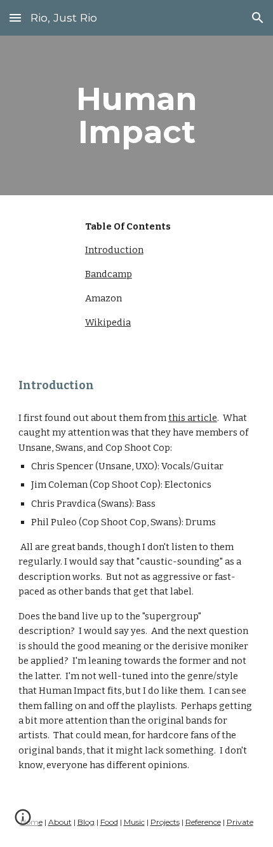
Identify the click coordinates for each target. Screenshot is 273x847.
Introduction (114, 250)
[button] (15, 17)
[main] (136, 115)
